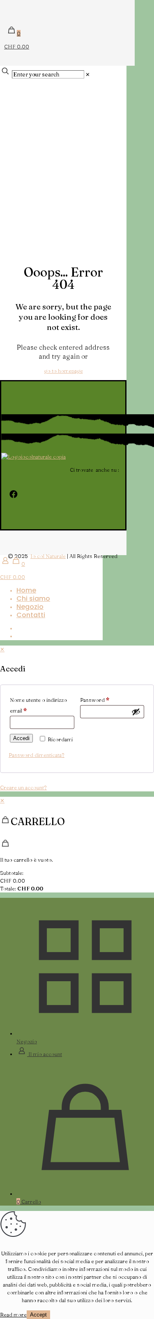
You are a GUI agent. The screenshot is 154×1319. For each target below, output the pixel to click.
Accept (38, 1315)
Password (94, 699)
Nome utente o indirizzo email (38, 705)
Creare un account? (23, 787)
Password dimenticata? (36, 755)
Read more (13, 1314)
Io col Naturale (48, 556)
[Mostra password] (135, 711)
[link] (87, 74)
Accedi (21, 738)
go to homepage (63, 370)
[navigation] (77, 844)
